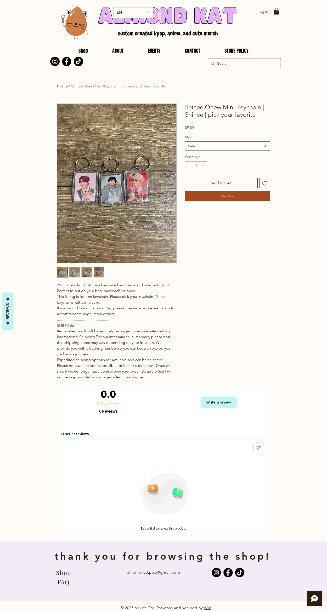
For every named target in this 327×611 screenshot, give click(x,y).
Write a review (218, 402)
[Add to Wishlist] (264, 183)
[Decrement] (189, 165)
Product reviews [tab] (75, 434)
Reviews (7, 311)
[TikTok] (78, 61)
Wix (207, 607)
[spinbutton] (196, 165)
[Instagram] (55, 61)
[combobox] (227, 146)
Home (62, 86)
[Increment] (203, 165)
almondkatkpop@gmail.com (153, 572)
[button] (276, 11)
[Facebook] (66, 61)
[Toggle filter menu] (258, 447)
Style (190, 137)
